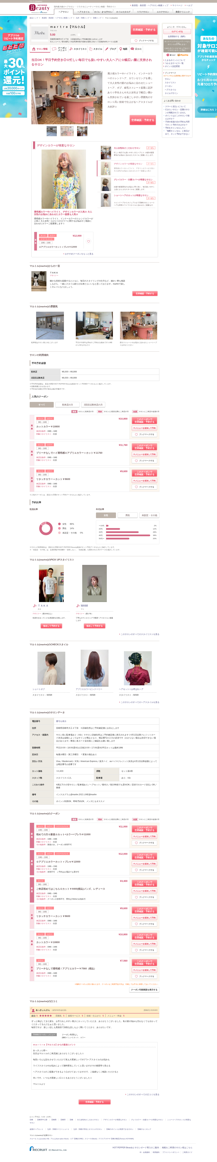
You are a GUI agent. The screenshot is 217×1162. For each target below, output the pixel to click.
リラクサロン (143, 12)
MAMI (84, 605)
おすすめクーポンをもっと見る (79, 254)
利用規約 (156, 1152)
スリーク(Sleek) (91, 1139)
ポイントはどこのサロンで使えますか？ (177, 117)
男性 (127, 515)
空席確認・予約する (144, 29)
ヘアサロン (64, 12)
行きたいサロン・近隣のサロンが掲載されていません (177, 111)
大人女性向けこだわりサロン (88, 1120)
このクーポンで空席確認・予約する (144, 420)
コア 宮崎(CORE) (76, 1139)
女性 (106, 515)
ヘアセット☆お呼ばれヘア (131, 689)
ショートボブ (39, 689)
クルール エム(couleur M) (39, 1139)
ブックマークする (146, 41)
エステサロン (163, 12)
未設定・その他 (149, 515)
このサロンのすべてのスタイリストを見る (140, 634)
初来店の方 (67, 404)
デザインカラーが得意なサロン (115, 1120)
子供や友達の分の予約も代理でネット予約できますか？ (177, 123)
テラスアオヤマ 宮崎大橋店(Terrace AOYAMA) (116, 1139)
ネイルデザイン (171, 93)
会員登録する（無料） (177, 36)
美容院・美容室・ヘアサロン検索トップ (150, 5)
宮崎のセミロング (144, 1129)
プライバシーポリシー (170, 1152)
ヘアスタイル (83, 12)
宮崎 (31, 1120)
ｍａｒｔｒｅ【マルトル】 (68, 26)
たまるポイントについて (175, 60)
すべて (41, 404)
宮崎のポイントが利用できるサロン (119, 1129)
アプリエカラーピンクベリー (89, 689)
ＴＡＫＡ (43, 605)
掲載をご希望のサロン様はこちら (177, 1147)
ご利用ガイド (187, 1152)
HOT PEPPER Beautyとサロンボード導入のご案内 (136, 1147)
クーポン (168, 86)
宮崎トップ (97, 18)
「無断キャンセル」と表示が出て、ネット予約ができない (177, 132)
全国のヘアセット (36, 1129)
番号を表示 (61, 721)
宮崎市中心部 (42, 1120)
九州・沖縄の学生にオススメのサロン (87, 1129)
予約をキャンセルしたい (175, 128)
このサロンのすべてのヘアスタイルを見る (140, 702)
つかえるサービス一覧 (174, 63)
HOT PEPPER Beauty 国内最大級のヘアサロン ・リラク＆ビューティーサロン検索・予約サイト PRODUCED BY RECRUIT (39, 8)
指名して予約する (51, 626)
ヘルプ (189, 5)
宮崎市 (63, 1120)
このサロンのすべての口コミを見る (143, 1094)
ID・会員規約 (145, 1152)
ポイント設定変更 (172, 66)
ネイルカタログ (123, 12)
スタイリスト (170, 82)
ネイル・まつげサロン (103, 12)
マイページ (177, 5)
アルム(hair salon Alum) (59, 1139)
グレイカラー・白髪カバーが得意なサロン (147, 1120)
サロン (167, 79)
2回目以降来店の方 (93, 404)
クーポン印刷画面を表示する (144, 990)
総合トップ (34, 18)
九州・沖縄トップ (82, 18)
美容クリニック (183, 12)
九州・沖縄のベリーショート (58, 1129)
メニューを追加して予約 (145, 428)
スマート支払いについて (175, 106)
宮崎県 (53, 1120)
